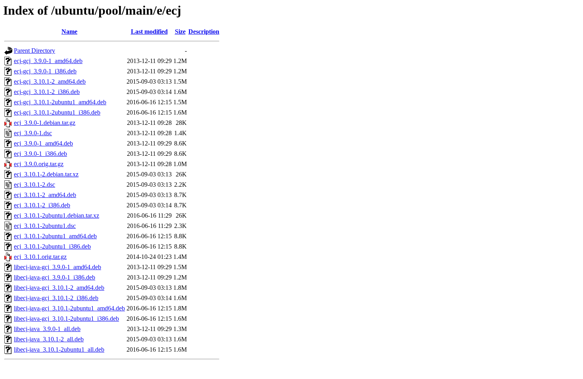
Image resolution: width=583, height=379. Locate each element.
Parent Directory (34, 50)
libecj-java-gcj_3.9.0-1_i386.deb (54, 277)
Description (203, 31)
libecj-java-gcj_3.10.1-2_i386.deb (56, 298)
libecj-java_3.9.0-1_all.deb (47, 328)
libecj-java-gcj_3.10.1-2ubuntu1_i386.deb (66, 318)
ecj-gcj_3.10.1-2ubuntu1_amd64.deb (60, 102)
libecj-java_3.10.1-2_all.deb (49, 339)
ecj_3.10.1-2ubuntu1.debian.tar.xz (56, 215)
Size (180, 31)
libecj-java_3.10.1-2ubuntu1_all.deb (59, 349)
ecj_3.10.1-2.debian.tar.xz (46, 174)
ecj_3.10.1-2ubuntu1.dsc (45, 225)
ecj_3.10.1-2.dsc (34, 184)
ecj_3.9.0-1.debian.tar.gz (44, 122)
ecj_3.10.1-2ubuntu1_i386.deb (52, 246)
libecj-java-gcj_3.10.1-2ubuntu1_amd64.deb (69, 308)
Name (69, 31)
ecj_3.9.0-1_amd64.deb (43, 143)
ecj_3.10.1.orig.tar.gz (40, 256)
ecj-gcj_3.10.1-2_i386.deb (47, 91)
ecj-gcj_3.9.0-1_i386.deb (45, 71)
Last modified (149, 31)
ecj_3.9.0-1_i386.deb (40, 153)
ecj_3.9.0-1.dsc (33, 133)
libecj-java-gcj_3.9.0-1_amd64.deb (57, 267)
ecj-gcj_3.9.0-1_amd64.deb (48, 60)
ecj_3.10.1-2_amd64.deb (45, 194)
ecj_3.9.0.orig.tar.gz (38, 164)
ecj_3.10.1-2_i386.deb (42, 205)
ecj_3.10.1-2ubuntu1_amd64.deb (55, 236)
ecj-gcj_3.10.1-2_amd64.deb (50, 81)
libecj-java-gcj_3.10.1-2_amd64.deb (59, 287)
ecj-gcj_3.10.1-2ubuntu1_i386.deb (57, 112)
